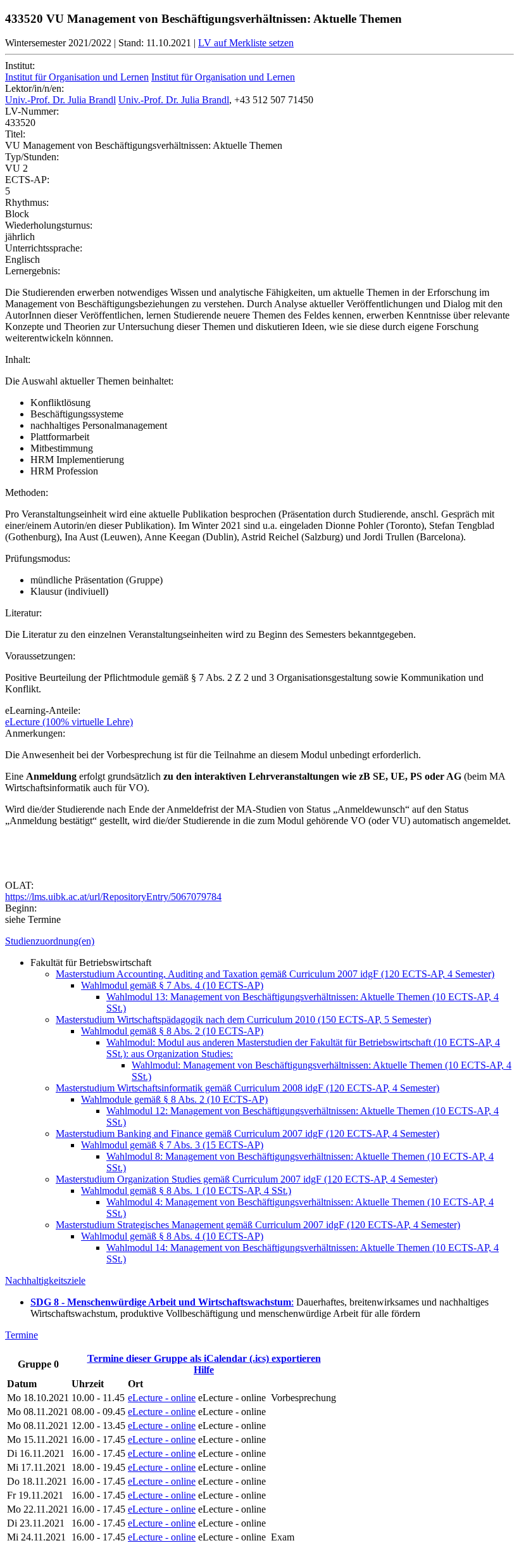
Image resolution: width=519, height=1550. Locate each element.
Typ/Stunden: (32, 156)
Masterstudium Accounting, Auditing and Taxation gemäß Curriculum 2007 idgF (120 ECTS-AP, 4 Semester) (275, 974)
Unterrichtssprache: (43, 248)
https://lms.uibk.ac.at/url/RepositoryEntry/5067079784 (113, 896)
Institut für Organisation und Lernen (77, 77)
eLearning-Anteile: (42, 710)
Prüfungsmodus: (37, 558)
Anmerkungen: (35, 733)
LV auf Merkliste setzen (246, 42)
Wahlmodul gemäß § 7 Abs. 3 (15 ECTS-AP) (172, 1145)
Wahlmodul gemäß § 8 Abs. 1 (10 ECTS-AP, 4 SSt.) (186, 1190)
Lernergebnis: (32, 270)
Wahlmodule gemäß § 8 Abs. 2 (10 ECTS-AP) (174, 1099)
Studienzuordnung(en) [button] (49, 941)
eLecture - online (162, 1397)
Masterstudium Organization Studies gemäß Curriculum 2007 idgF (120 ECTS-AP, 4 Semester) (246, 1179)
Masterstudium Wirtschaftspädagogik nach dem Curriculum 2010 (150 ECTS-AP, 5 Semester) (243, 1019)
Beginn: (21, 908)
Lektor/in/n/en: (34, 88)
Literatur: (23, 612)
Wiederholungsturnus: (48, 225)
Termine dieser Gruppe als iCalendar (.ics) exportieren (204, 1358)
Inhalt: (17, 359)
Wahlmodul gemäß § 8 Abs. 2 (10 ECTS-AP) (172, 1031)
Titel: (15, 134)
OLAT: (19, 885)
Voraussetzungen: (40, 656)
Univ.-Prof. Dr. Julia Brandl (60, 99)
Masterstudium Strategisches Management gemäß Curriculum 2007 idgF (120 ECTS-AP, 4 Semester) (258, 1224)
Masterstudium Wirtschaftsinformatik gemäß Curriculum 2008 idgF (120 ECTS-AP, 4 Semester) (247, 1088)
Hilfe (204, 1369)
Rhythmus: (27, 202)
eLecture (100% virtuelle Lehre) (69, 721)
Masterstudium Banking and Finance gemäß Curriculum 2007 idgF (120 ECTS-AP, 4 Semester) (247, 1133)
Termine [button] (21, 1335)
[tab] (259, 941)
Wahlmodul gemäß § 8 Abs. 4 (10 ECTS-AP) (172, 1236)
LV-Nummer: (32, 111)
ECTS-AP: (27, 179)
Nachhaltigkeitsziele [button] (45, 1280)
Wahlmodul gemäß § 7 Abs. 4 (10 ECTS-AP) (172, 985)
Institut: (20, 65)
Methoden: (26, 492)
